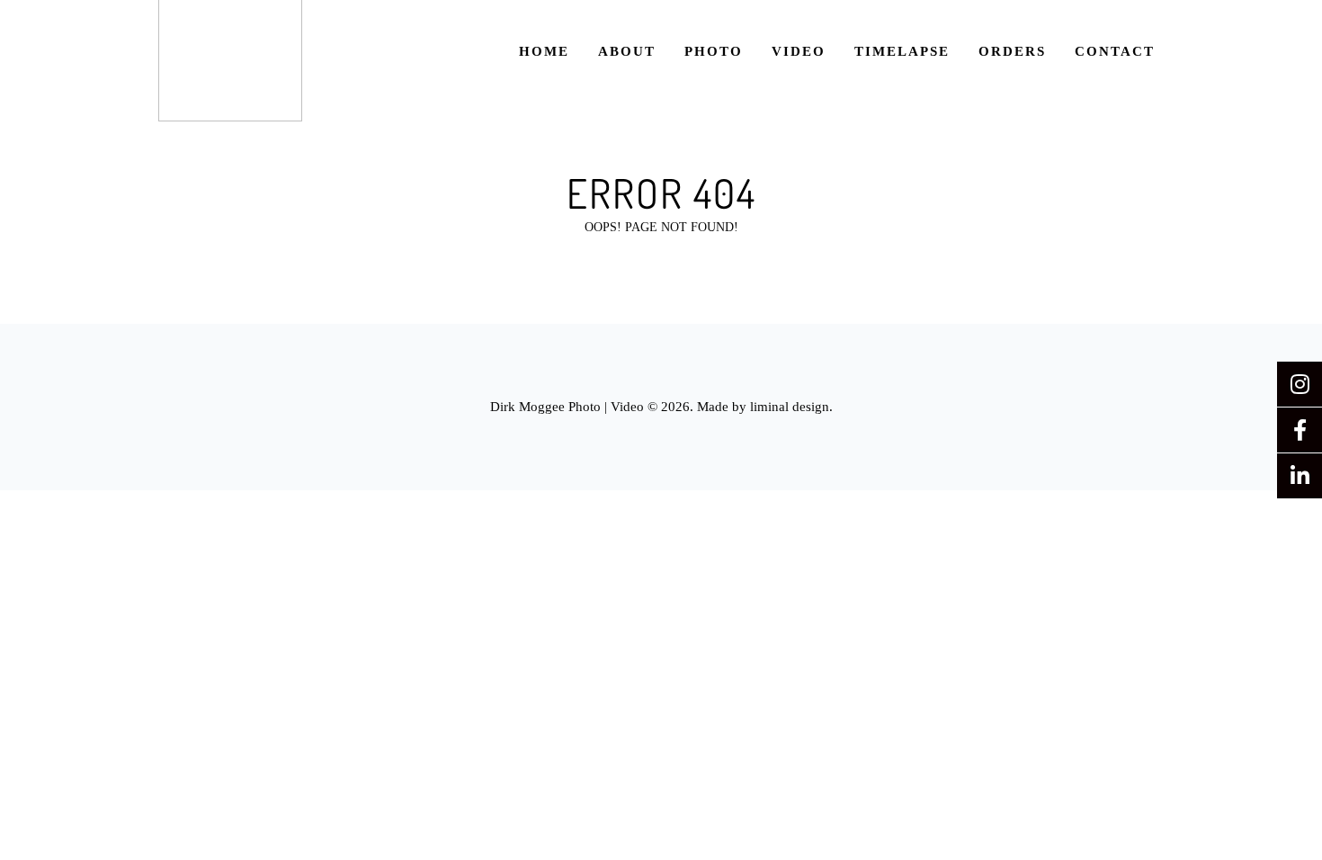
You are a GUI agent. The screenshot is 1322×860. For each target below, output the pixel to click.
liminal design (789, 406)
